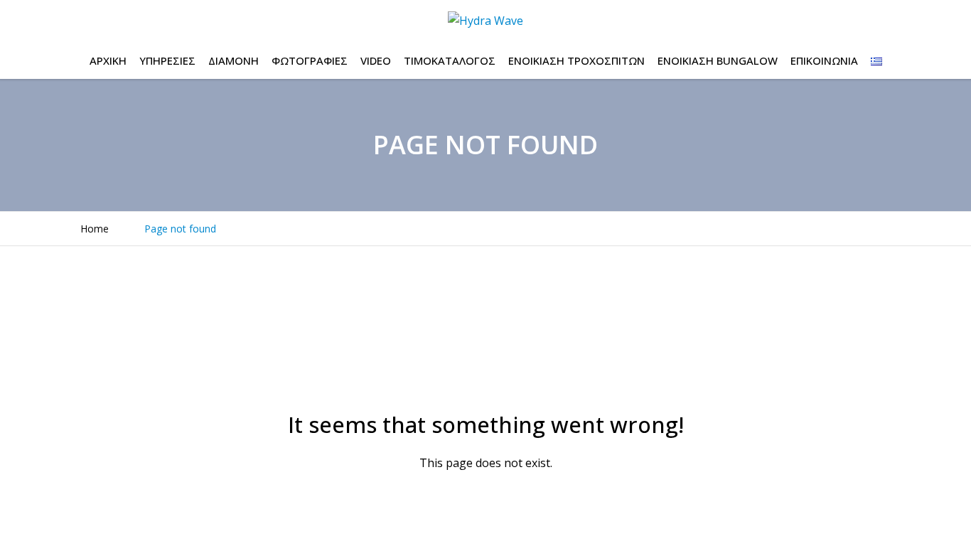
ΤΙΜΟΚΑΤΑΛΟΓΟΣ (449, 60)
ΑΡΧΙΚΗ (108, 60)
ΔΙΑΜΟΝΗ (233, 60)
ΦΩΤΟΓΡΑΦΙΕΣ (310, 60)
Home (94, 228)
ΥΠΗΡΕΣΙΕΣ (167, 60)
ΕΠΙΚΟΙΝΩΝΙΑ (824, 60)
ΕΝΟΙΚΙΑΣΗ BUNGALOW (718, 60)
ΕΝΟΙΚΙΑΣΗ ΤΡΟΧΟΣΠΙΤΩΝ (576, 60)
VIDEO (375, 60)
